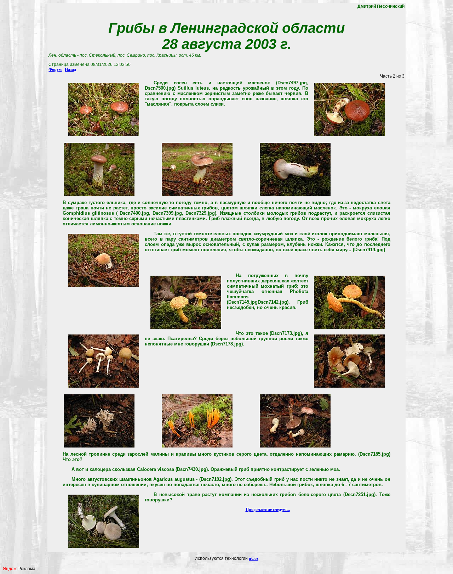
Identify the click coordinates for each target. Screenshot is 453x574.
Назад (70, 69)
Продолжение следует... (268, 509)
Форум (55, 69)
